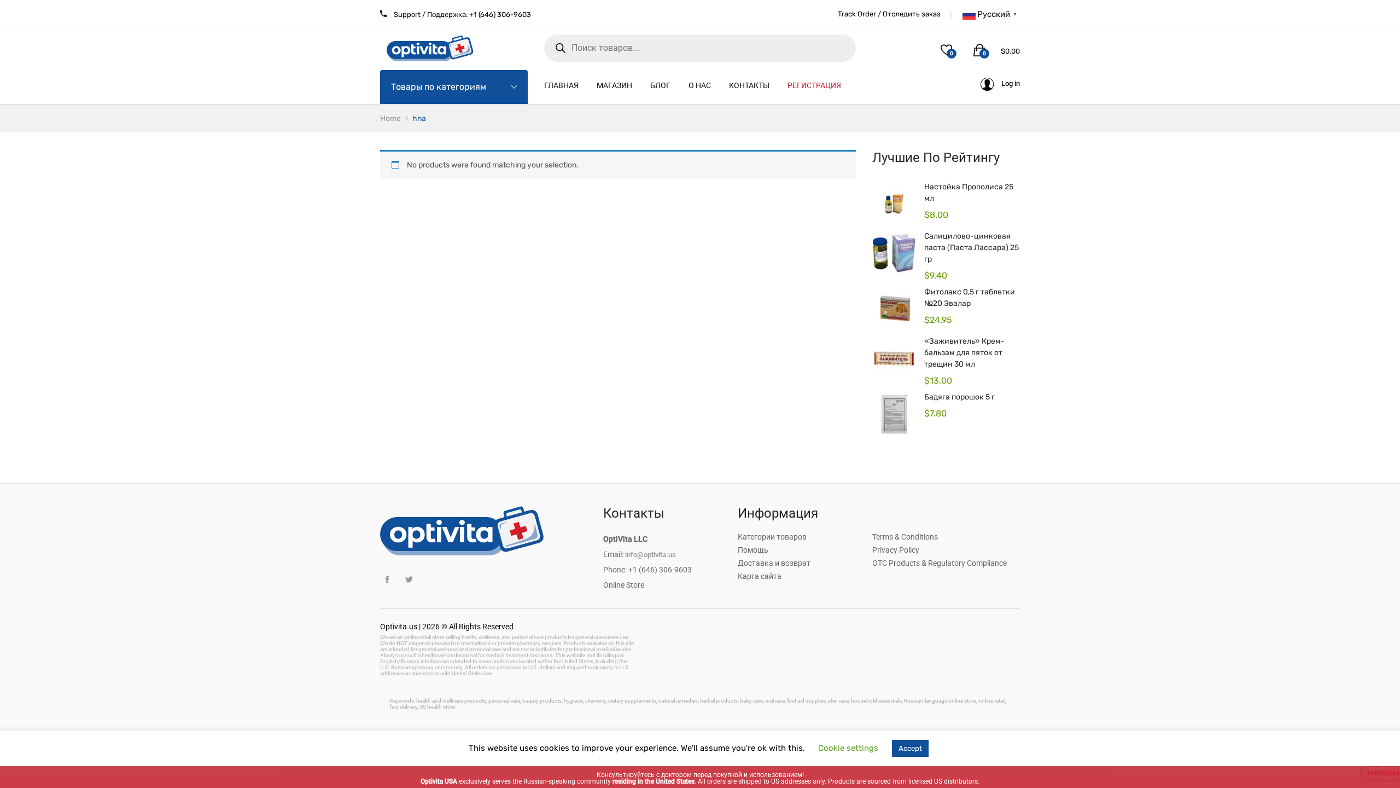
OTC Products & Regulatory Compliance (939, 563)
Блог (660, 85)
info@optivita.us (650, 555)
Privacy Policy (895, 550)
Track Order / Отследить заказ (889, 14)
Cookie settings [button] (848, 748)
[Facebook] (387, 580)
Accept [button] (910, 748)
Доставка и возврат (774, 563)
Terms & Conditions (905, 536)
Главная (561, 85)
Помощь (753, 550)
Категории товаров (772, 536)
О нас (700, 85)
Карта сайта (759, 576)
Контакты (749, 85)
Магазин (614, 85)
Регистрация (814, 85)
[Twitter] (409, 580)
